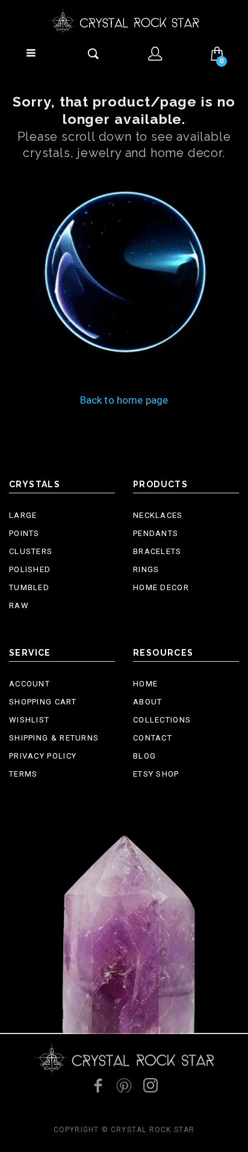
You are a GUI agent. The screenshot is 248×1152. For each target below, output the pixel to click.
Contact (152, 737)
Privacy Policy (42, 755)
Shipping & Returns (54, 737)
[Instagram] (150, 1085)
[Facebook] (97, 1085)
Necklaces (158, 515)
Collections (162, 719)
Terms (23, 773)
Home (145, 683)
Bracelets (157, 551)
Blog (144, 755)
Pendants (155, 533)
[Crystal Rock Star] (124, 20)
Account (29, 683)
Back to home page (124, 400)
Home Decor (161, 587)
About (148, 701)
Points (24, 533)
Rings (146, 569)
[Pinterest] (124, 1085)
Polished (30, 569)
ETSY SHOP (156, 773)
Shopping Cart (42, 701)
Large (23, 515)
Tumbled (29, 587)
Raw (19, 605)
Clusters (30, 551)
